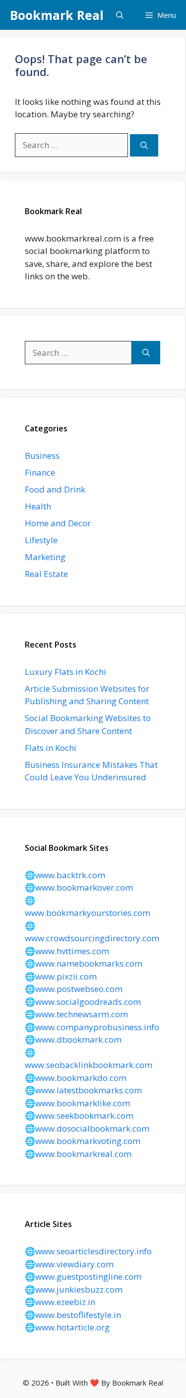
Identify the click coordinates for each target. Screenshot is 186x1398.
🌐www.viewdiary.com (69, 1264)
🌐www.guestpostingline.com (83, 1276)
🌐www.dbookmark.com (73, 1039)
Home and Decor (58, 523)
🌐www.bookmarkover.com (79, 887)
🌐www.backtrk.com (65, 875)
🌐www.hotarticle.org (67, 1327)
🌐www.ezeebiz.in (60, 1302)
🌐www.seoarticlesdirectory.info (88, 1251)
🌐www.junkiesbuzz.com (74, 1289)
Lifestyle (41, 540)
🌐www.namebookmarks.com (83, 963)
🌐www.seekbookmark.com (79, 1115)
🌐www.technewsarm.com (76, 1014)
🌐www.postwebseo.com (74, 988)
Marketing (45, 557)
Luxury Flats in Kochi (65, 671)
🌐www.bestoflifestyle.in (73, 1314)
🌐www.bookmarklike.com (77, 1103)
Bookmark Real (57, 14)
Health (38, 506)
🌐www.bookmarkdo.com (75, 1077)
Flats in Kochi (50, 747)
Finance (40, 472)
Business (42, 455)
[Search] (144, 145)
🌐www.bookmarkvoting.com (82, 1141)
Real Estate (46, 573)
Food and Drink (55, 489)
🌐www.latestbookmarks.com (83, 1090)
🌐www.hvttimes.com (67, 951)
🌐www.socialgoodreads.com (83, 1001)
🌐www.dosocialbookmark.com (87, 1128)
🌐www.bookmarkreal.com (78, 1153)
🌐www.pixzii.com (61, 976)
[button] (119, 15)
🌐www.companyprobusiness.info (92, 1027)
